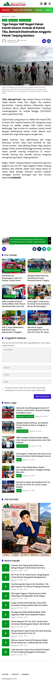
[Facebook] (34, 249)
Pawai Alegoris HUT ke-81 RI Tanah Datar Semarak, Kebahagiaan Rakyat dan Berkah (30, 622)
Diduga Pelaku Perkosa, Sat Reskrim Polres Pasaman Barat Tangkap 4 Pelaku (38, 278)
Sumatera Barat (25, 20)
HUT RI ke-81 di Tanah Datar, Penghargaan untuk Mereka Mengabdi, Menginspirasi (30, 576)
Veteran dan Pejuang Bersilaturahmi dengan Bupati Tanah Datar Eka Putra (28, 566)
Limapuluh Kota (9, 296)
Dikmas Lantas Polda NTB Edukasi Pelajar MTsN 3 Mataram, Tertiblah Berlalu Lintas (29, 641)
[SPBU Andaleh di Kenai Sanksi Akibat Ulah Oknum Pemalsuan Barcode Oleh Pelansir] (14, 291)
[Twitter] (39, 249)
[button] (41, 3)
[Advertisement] (26, 208)
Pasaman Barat (34, 270)
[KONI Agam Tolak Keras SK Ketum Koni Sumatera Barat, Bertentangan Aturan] (39, 291)
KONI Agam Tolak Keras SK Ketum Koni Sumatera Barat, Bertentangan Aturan (38, 304)
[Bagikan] (49, 41)
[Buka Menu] (45, 3)
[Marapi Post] (14, 3)
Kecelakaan (13, 20)
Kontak (5, 674)
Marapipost (12, 40)
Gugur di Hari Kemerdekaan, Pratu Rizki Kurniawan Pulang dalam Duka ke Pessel (29, 604)
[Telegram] (44, 249)
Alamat (15, 674)
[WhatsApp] (49, 249)
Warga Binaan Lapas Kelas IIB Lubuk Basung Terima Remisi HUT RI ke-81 (31, 632)
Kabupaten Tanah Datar (12, 270)
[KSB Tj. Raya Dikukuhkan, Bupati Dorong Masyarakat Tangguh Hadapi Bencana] (14, 317)
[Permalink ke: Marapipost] (5, 41)
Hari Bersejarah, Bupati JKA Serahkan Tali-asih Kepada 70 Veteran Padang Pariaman (30, 585)
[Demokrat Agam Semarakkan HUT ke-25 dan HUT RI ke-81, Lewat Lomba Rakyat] (39, 317)
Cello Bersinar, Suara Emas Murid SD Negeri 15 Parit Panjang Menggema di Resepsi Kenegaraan (30, 650)
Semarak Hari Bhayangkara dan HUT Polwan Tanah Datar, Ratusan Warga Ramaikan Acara (12, 278)
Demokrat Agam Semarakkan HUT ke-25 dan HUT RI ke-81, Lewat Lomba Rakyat (38, 330)
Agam (5, 20)
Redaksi (25, 674)
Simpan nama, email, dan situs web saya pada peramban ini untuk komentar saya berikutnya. (25, 389)
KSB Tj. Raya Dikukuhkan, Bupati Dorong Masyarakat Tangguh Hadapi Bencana (13, 330)
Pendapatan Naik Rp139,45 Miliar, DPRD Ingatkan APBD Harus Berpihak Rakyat (28, 613)
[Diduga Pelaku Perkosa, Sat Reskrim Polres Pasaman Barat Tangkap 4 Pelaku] (39, 266)
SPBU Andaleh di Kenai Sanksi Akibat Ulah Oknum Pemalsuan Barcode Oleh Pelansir (13, 304)
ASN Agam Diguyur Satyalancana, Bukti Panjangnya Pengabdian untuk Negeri (28, 594)
